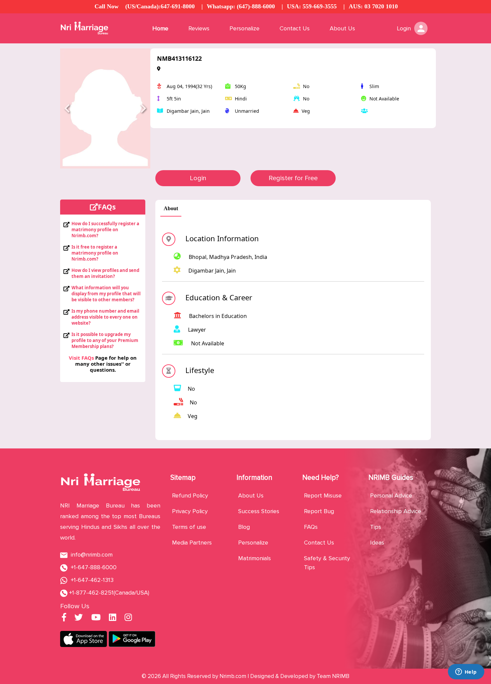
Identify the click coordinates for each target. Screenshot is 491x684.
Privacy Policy (190, 511)
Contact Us (295, 28)
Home (160, 28)
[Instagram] (128, 618)
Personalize (244, 28)
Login (198, 178)
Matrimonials (254, 558)
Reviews (198, 28)
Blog (244, 527)
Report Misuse (323, 495)
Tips (375, 527)
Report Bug (319, 511)
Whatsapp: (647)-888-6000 (241, 6)
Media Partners (192, 542)
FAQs (311, 527)
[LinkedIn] (113, 618)
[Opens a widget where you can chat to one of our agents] (466, 672)
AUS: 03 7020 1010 (373, 6)
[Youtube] (96, 618)
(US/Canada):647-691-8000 (160, 6)
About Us (342, 28)
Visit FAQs (81, 357)
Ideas (377, 542)
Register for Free (293, 178)
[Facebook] (63, 618)
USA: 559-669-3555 (312, 6)
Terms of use (189, 527)
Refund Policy (190, 495)
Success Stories (258, 511)
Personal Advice (391, 495)
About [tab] (171, 208)
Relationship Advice (395, 511)
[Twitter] (78, 618)
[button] (67, 108)
